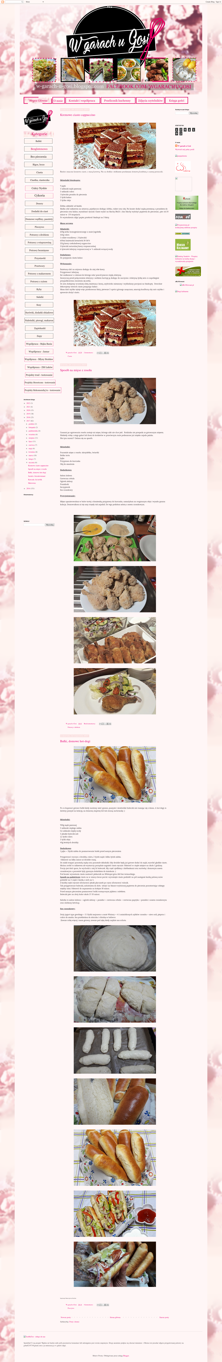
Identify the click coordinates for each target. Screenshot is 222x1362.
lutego (31, 459)
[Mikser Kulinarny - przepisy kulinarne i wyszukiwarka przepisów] (183, 250)
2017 (28, 421)
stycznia (32, 462)
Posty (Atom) (74, 1321)
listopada (32, 427)
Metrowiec (32, 483)
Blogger (126, 1355)
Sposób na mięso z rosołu (76, 370)
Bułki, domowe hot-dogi (75, 741)
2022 (28, 403)
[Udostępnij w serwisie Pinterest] (108, 353)
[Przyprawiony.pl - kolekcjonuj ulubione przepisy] (186, 227)
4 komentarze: (89, 1305)
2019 (28, 413)
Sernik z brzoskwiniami (36, 476)
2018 (28, 417)
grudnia (32, 424)
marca (31, 455)
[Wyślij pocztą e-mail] (98, 353)
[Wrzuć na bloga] (100, 353)
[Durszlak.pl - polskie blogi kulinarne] (181, 291)
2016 (28, 488)
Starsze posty (164, 1317)
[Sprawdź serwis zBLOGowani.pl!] (187, 285)
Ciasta (70, 356)
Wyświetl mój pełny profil (184, 149)
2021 (28, 407)
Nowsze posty (66, 1317)
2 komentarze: (89, 352)
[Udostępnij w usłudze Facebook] (105, 353)
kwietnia (32, 452)
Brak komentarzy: (90, 724)
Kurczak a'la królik (35, 479)
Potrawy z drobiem (74, 727)
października (33, 431)
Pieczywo (71, 1308)
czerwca (32, 445)
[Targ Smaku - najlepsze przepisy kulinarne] (183, 190)
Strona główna (115, 1317)
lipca (31, 441)
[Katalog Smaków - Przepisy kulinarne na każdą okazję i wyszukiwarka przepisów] (186, 261)
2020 (28, 410)
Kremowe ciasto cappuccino (77, 115)
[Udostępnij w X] (103, 353)
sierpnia (32, 438)
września (32, 434)
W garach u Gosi (184, 146)
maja (31, 448)
